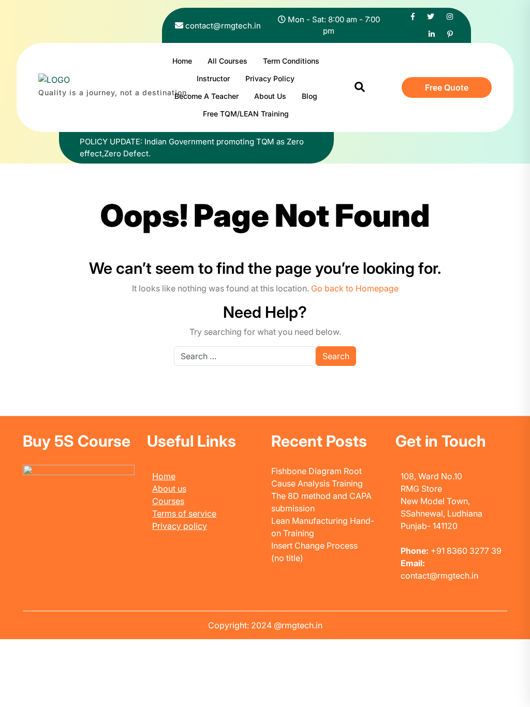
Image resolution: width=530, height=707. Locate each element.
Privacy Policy (270, 78)
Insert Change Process (314, 545)
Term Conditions (291, 60)
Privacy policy (179, 526)
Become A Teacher (206, 96)
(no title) (287, 558)
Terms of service (184, 513)
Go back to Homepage (355, 288)
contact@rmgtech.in (223, 26)
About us (169, 488)
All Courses (227, 60)
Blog (309, 96)
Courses (168, 501)
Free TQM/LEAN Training (246, 113)
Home (182, 60)
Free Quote (446, 87)
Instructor (213, 78)
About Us (270, 96)
